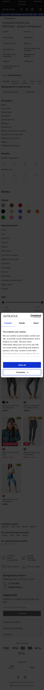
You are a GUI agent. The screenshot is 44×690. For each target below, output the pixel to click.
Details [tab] (22, 323)
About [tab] (36, 323)
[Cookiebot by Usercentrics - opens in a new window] (31, 316)
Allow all (22, 365)
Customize (20, 372)
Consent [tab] (8, 323)
